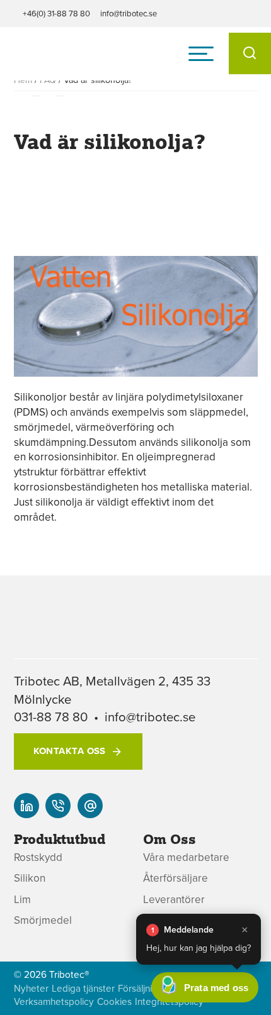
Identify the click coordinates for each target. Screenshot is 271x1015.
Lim (22, 899)
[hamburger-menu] (201, 53)
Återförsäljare (175, 878)
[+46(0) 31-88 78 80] (58, 805)
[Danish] (249, 825)
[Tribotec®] (67, 59)
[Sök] (250, 53)
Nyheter (31, 988)
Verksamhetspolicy (54, 1001)
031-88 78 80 (51, 716)
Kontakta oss (69, 751)
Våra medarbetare (186, 857)
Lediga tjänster (83, 988)
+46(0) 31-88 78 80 (56, 13)
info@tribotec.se (128, 13)
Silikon (29, 878)
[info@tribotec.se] (90, 805)
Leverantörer (174, 899)
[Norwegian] (249, 852)
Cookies (114, 1001)
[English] (249, 799)
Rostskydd (38, 857)
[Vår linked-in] (26, 805)
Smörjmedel (43, 920)
